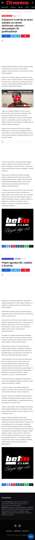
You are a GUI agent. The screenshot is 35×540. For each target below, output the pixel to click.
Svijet (27, 7)
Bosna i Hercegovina (7, 258)
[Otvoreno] (17, 2)
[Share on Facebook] (6, 36)
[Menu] (3, 2)
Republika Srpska (7, 15)
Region (20, 7)
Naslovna (5, 7)
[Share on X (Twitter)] (15, 36)
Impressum (17, 531)
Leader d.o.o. (25, 535)
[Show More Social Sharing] (31, 36)
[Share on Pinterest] (25, 36)
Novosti (13, 7)
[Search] (32, 2)
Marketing (25, 531)
